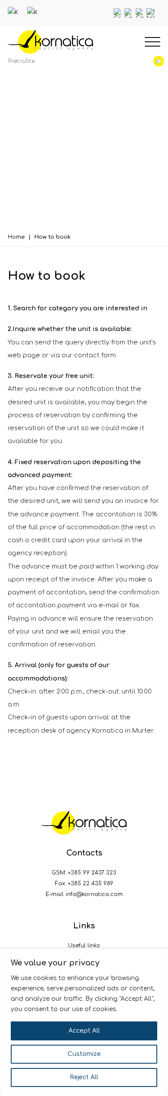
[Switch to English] (129, 13)
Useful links (84, 946)
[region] (84, 1022)
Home (16, 237)
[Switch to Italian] (151, 13)
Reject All (84, 1077)
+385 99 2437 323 (92, 873)
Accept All (84, 1030)
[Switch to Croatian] (118, 13)
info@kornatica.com (94, 894)
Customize (84, 1054)
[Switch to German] (140, 13)
